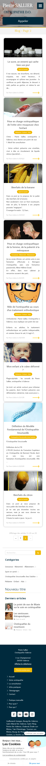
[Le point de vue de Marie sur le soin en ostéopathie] (9, 607)
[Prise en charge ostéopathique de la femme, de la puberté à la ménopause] (23, 229)
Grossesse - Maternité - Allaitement (19, 566)
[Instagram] (32, 714)
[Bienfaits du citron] (23, 481)
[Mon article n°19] (9, 626)
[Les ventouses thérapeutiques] (9, 616)
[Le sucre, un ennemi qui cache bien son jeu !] (23, 47)
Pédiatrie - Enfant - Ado (14, 581)
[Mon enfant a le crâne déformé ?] (23, 352)
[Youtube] (26, 714)
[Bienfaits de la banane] (23, 173)
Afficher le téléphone (23, 664)
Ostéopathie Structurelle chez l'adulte (20, 576)
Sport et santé (11, 571)
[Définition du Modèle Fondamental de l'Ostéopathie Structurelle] (23, 412)
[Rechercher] (38, 552)
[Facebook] (13, 714)
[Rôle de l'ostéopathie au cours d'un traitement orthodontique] (23, 292)
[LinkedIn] (19, 714)
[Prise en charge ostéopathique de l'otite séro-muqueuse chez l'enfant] (23, 107)
